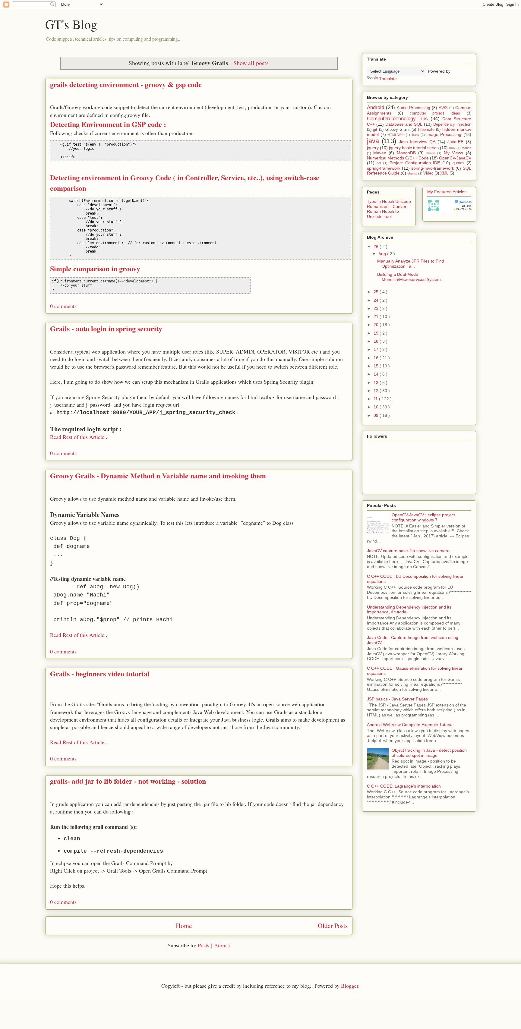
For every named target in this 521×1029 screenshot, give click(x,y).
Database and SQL (403, 124)
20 (377, 324)
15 (377, 365)
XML (444, 173)
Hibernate (426, 129)
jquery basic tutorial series (414, 147)
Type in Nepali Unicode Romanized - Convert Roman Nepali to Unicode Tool (389, 209)
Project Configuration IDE (415, 162)
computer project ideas (435, 113)
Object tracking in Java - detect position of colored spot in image (429, 753)
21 (377, 316)
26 (377, 246)
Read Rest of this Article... (79, 436)
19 (377, 333)
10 (377, 406)
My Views (453, 152)
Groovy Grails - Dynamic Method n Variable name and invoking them (158, 475)
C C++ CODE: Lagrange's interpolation (404, 786)
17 (377, 349)
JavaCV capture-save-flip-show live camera (408, 550)
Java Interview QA (417, 141)
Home (184, 925)
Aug (382, 253)
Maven (379, 152)
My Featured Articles (446, 191)
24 (377, 300)
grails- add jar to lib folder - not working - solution (128, 781)
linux (452, 148)
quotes (458, 163)
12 (377, 390)
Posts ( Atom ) (214, 945)
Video (428, 173)
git (375, 129)
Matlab (466, 148)
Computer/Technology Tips (397, 118)
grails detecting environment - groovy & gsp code (126, 84)
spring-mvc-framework (432, 168)
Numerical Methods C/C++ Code (398, 158)
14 (377, 374)
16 (377, 357)
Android (375, 107)
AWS (443, 108)
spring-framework (383, 168)
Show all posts (251, 63)
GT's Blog (71, 24)
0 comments (63, 306)
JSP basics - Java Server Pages (397, 699)
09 (377, 415)
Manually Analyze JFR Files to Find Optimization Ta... (410, 264)
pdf (379, 163)
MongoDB (406, 152)
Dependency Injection (452, 124)
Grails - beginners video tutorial (100, 673)
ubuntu (412, 173)
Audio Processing (413, 107)
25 (377, 291)
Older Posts (333, 925)
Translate (388, 78)
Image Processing (443, 134)
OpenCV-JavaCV (455, 158)
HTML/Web (396, 135)
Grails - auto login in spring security (106, 328)
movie (430, 153)
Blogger (349, 985)
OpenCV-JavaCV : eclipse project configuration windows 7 (423, 517)
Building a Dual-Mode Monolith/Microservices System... (410, 277)
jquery (373, 147)
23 (377, 308)
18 (377, 341)
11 (376, 398)
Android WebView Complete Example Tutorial (410, 724)
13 (377, 382)
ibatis (415, 135)
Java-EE (455, 141)
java (373, 141)
